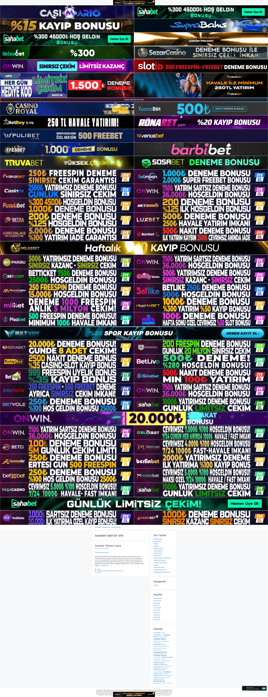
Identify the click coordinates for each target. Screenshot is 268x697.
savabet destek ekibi (157, 648)
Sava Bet (156, 546)
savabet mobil (163, 659)
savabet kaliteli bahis (167, 657)
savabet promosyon (159, 662)
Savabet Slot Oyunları (160, 560)
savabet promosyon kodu (161, 664)
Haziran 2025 (157, 607)
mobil (162, 634)
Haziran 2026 (157, 600)
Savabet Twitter (158, 675)
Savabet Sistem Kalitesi (160, 562)
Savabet (98, 569)
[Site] (67, 176)
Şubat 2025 (157, 612)
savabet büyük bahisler (165, 641)
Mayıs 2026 (157, 603)
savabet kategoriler (157, 659)
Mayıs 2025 (157, 610)
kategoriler (163, 632)
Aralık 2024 (157, 617)
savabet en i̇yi (164, 648)
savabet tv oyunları (165, 673)
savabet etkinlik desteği (158, 649)
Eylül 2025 (156, 605)
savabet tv (167, 671)
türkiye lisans (120, 570)
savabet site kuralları (168, 666)
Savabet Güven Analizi (160, 569)
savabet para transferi (166, 660)
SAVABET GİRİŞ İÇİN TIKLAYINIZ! (134, 100)
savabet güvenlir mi (157, 657)
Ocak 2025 (157, 615)
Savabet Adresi (158, 539)
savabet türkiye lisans (112, 570)
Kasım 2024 (157, 619)
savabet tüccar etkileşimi (167, 675)
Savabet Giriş (157, 541)
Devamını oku (104, 565)
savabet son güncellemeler (158, 671)
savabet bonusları (157, 641)
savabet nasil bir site (101, 570)
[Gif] (134, 248)
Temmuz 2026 (158, 598)
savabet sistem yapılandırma (159, 666)
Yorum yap (99, 572)
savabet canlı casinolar (158, 646)
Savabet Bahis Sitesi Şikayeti (162, 572)
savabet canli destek (157, 642)
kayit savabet (157, 634)
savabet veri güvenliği (166, 677)
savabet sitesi (157, 667)
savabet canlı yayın (165, 646)
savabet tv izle (157, 673)
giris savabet (157, 632)
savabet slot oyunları (159, 669)
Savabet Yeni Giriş (159, 679)
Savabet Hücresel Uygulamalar (162, 558)
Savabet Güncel (158, 550)
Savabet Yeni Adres (159, 567)
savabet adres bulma (163, 636)
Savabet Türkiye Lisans (108, 545)
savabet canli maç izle (160, 644)
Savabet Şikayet (158, 548)
